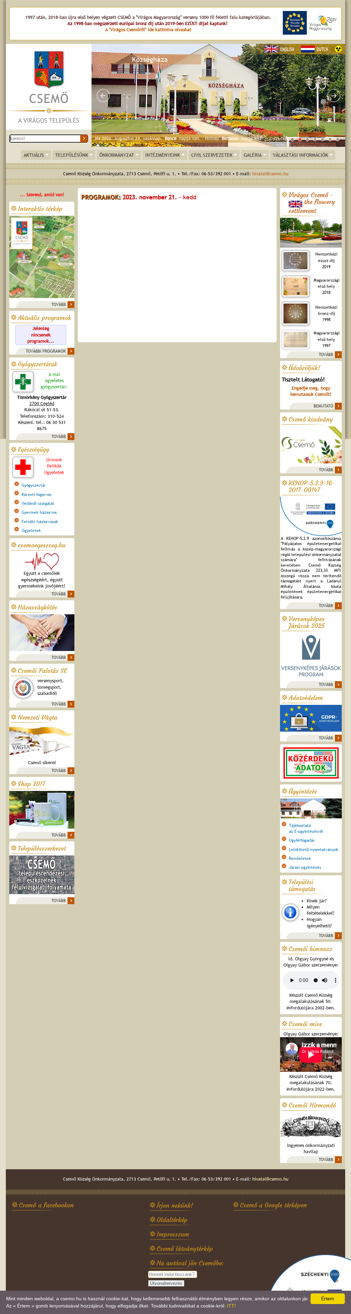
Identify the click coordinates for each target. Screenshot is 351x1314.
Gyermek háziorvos (39, 512)
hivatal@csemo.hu (270, 173)
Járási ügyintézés (305, 867)
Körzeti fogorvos (36, 494)
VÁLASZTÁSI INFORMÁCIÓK (300, 155)
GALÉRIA (253, 155)
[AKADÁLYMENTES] (338, 49)
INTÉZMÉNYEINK (162, 155)
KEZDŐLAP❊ (48, 87)
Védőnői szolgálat (38, 503)
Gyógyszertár (34, 485)
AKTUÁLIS (34, 155)
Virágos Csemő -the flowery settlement (312, 203)
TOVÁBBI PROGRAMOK (46, 351)
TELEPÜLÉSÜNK (71, 155)
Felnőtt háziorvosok (40, 521)
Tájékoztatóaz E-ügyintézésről (306, 828)
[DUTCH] (315, 49)
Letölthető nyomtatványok (313, 849)
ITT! (231, 1306)
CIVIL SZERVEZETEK (211, 155)
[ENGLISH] (280, 49)
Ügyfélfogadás (302, 840)
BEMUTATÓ (323, 406)
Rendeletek (300, 858)
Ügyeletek (31, 530)
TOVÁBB (58, 304)
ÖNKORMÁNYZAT (116, 155)
